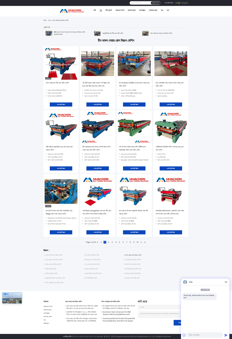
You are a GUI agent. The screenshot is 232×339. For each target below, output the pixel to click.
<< (101, 242)
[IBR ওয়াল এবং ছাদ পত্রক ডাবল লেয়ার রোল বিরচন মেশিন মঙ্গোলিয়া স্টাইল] (49, 33)
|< (97, 242)
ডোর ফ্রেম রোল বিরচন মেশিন (133, 260)
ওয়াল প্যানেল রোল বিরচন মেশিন (53, 260)
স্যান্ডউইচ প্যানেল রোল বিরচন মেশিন (55, 278)
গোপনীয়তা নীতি (67, 336)
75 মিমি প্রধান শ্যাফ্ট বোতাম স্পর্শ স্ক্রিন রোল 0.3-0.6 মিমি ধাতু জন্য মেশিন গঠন (96, 84)
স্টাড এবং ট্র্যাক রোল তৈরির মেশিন (54, 283)
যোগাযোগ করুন (153, 10)
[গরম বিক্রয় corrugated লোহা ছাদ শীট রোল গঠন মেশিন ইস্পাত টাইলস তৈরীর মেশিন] (97, 191)
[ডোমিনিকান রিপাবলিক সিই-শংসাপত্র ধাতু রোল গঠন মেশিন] (170, 127)
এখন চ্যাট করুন (168, 3)
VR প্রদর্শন (108, 10)
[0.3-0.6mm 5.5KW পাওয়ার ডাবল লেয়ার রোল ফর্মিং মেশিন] (134, 63)
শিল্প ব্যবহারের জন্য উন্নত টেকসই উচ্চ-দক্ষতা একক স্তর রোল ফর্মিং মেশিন (96, 148)
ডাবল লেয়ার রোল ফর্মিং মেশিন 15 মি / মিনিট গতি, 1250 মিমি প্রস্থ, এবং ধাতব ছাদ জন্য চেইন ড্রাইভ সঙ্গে (82, 307)
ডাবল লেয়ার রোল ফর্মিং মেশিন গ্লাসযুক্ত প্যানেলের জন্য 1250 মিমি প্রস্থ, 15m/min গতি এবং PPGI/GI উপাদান (81, 320)
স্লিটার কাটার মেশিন (50, 269)
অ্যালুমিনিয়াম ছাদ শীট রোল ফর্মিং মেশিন (112, 33)
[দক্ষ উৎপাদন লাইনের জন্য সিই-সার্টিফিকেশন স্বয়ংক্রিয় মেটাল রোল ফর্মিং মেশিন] (134, 127)
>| (144, 242)
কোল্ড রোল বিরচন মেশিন (91, 269)
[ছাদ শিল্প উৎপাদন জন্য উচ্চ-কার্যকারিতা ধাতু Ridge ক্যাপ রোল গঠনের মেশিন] (61, 191)
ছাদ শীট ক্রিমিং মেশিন (91, 278)
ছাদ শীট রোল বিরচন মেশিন (92, 255)
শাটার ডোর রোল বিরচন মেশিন (53, 264)
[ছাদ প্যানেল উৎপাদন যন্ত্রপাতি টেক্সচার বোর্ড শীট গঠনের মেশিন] (134, 191)
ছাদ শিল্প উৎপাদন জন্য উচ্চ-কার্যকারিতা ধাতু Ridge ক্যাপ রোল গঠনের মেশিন (59, 212)
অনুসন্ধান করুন (155, 3)
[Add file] (184, 335)
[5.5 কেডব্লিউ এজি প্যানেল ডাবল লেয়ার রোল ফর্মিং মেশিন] (170, 63)
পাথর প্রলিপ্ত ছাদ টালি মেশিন (93, 273)
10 (137, 242)
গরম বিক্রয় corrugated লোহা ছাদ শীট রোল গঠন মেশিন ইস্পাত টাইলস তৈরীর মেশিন (96, 212)
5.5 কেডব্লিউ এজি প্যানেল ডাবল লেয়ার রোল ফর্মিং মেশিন (170, 84)
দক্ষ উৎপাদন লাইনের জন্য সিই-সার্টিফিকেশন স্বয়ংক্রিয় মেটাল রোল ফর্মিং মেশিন (132, 148)
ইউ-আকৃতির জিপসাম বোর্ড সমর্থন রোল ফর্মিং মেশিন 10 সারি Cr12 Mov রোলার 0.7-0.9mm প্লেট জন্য (119, 307)
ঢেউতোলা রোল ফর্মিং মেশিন (132, 278)
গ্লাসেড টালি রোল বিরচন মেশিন (53, 255)
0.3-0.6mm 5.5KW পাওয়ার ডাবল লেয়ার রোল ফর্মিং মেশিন (134, 84)
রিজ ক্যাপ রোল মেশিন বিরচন (92, 260)
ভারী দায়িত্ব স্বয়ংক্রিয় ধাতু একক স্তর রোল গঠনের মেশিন (59, 148)
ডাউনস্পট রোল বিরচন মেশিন (132, 264)
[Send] (226, 335)
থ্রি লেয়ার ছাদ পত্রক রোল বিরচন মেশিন (161, 33)
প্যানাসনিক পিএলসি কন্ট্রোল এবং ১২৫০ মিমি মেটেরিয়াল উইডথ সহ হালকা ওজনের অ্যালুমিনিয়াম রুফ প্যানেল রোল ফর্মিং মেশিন (81, 313)
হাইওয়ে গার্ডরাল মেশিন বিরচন (133, 273)
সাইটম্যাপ (46, 323)
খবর (162, 10)
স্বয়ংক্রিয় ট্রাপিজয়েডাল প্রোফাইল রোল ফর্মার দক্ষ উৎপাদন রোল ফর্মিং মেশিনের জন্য (170, 212)
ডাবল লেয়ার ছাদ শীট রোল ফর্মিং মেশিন (57, 83)
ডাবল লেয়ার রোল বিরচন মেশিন (133, 255)
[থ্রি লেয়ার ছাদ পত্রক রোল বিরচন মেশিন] (145, 33)
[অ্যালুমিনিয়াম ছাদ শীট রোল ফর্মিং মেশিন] (97, 33)
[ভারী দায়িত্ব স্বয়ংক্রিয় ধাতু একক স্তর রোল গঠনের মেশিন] (61, 127)
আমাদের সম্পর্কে (120, 10)
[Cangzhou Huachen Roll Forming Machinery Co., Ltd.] (72, 10)
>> (141, 242)
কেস (168, 10)
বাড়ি (95, 10)
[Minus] (226, 282)
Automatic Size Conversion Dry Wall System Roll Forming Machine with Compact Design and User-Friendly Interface (117, 313)
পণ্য (101, 10)
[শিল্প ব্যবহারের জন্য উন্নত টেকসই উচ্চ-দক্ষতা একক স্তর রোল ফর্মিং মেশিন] (97, 127)
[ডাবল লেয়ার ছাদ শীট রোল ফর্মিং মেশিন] (61, 63)
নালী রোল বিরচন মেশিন (51, 273)
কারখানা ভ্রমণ (132, 10)
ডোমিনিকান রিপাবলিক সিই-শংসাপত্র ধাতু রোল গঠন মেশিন (170, 148)
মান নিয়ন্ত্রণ (142, 10)
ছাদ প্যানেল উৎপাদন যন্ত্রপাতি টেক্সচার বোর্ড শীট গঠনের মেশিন (133, 212)
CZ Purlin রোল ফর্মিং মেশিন (133, 269)
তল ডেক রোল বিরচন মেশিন (92, 264)
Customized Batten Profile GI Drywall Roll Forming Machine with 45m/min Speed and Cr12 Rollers (119, 320)
